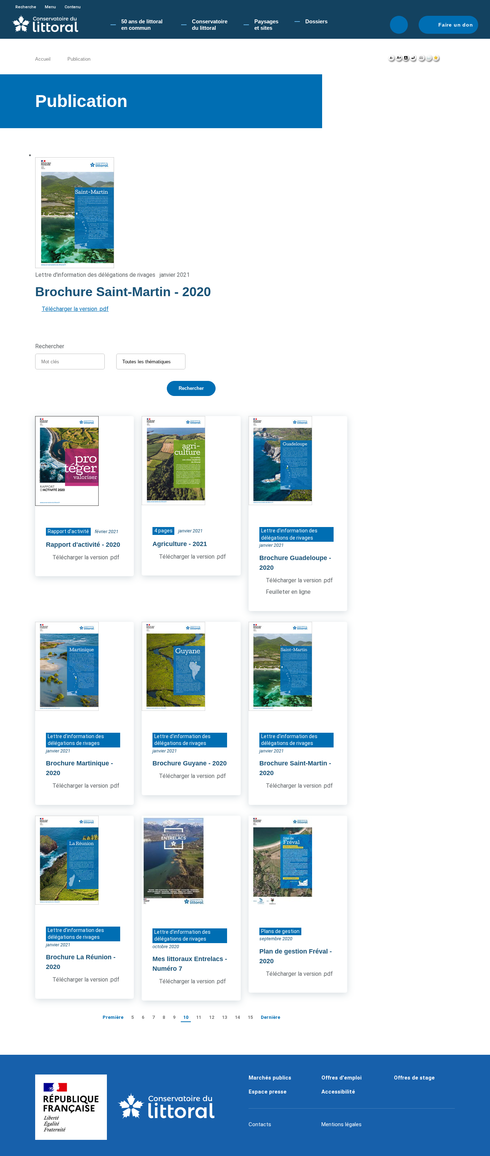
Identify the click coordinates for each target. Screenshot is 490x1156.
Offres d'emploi (341, 1078)
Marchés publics (270, 1078)
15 (250, 1017)
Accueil (43, 59)
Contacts (260, 1124)
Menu (50, 7)
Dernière (270, 1017)
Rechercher (399, 25)
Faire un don (455, 25)
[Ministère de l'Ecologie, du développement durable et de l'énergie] (71, 1107)
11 (198, 1017)
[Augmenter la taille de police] (398, 59)
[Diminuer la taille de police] (391, 59)
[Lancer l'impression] (421, 59)
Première (113, 1017)
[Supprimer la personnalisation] (412, 59)
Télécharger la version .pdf (75, 309)
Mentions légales (341, 1124)
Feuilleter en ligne (288, 591)
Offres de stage (414, 1078)
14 (237, 1017)
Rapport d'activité (73, 544)
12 (211, 1017)
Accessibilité (338, 1092)
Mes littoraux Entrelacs (187, 958)
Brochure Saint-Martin (293, 763)
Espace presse (268, 1092)
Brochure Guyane (179, 763)
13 (224, 1017)
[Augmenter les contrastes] (405, 59)
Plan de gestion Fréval (293, 951)
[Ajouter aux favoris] (436, 59)
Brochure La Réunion (79, 957)
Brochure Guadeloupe (293, 557)
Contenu (73, 7)
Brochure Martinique (77, 763)
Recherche (25, 7)
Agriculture (169, 543)
